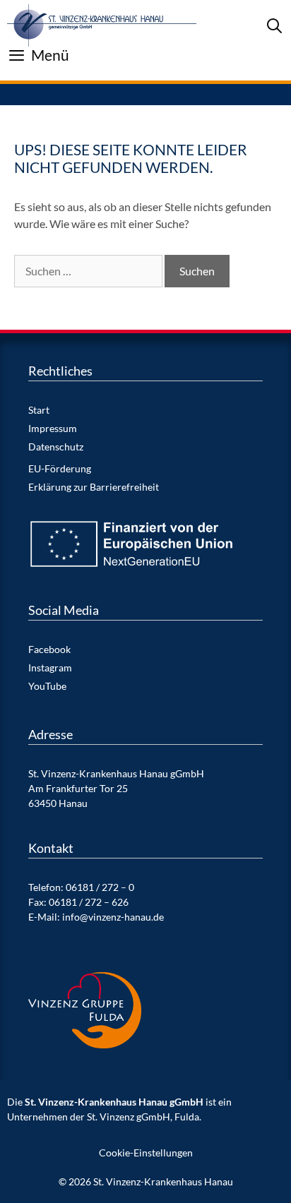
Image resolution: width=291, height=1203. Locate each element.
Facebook (49, 649)
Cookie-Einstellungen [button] (146, 1153)
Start (38, 410)
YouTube (47, 686)
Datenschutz (55, 447)
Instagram (50, 668)
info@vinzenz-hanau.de (113, 917)
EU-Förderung (59, 468)
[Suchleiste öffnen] (274, 25)
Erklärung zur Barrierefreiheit (93, 487)
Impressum (52, 428)
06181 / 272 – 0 (100, 887)
